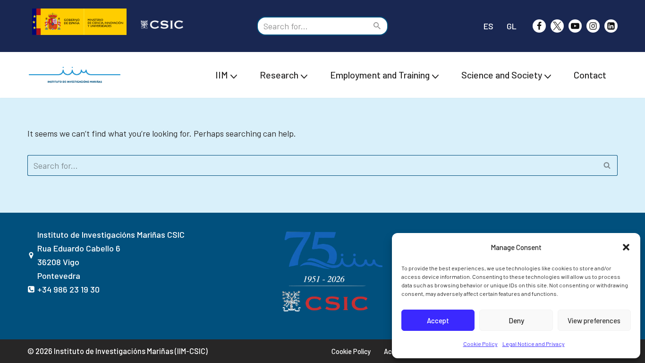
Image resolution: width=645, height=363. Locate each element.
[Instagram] (593, 26)
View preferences (594, 320)
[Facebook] (539, 26)
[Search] (377, 26)
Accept (438, 320)
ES (488, 26)
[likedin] (611, 26)
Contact (590, 74)
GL (512, 26)
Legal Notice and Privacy (533, 343)
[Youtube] (575, 26)
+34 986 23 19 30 (68, 289)
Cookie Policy (480, 343)
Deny (516, 320)
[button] (626, 247)
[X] (557, 26)
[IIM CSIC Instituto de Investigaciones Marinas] (77, 75)
